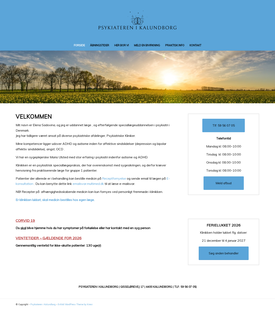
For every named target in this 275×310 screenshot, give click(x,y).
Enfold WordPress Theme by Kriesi (75, 304)
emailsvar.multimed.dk (88, 184)
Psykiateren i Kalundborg (43, 304)
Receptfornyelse (114, 178)
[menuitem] (79, 45)
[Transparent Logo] (137, 20)
